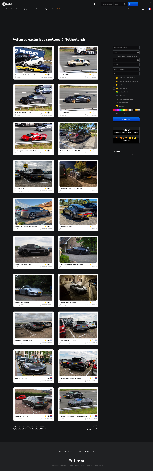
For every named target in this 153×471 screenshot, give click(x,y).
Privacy (89, 466)
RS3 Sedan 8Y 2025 (25, 341)
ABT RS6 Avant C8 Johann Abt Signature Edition (34, 113)
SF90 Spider (68, 113)
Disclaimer (99, 466)
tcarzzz (19, 77)
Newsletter (89, 451)
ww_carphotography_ (23, 191)
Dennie (64, 153)
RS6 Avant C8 (23, 416)
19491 (42, 428)
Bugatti (62, 303)
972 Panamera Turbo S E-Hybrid (76, 416)
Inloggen (142, 9)
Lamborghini (19, 151)
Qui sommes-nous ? (66, 451)
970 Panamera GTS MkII (29, 227)
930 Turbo (69, 75)
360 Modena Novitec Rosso (29, 75)
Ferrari (17, 75)
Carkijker (19, 229)
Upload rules (50, 9)
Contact (79, 451)
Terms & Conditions (76, 466)
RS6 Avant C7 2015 (69, 341)
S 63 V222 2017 (75, 151)
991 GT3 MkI (25, 303)
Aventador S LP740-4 (31, 151)
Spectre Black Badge (75, 265)
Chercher (134, 4)
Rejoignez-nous (28, 9)
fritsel (63, 419)
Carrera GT (24, 379)
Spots (97, 4)
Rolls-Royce (64, 265)
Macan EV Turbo (26, 265)
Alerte (132, 9)
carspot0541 (65, 267)
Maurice (19, 381)
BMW (17, 189)
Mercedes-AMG (65, 151)
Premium (62, 9)
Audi (16, 113)
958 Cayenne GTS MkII (73, 379)
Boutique (39, 9)
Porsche (62, 75)
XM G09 (21, 189)
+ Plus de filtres (144, 4)
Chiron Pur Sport (70, 303)
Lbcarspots (65, 305)
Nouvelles (88, 4)
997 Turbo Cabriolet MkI (73, 189)
